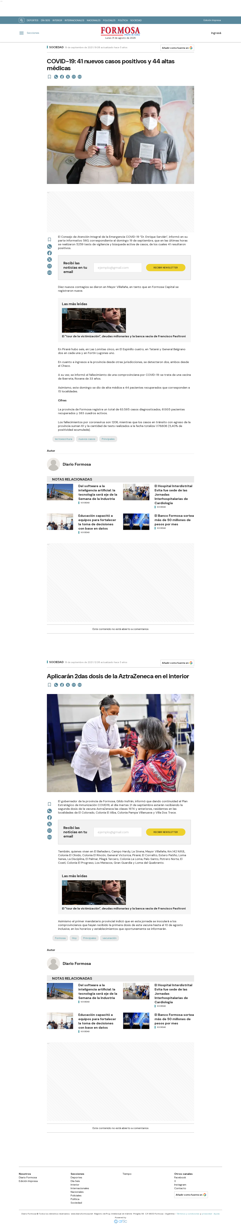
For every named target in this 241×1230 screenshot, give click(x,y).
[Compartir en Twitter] (68, 77)
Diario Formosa (77, 464)
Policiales (109, 20)
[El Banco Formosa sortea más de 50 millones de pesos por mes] (136, 522)
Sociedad (136, 20)
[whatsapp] (56, 77)
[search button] (21, 20)
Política (123, 20)
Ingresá (216, 33)
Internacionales (74, 20)
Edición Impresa (212, 20)
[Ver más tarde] (49, 76)
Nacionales (93, 20)
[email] (74, 77)
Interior (57, 20)
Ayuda (217, 1213)
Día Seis (45, 20)
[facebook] (62, 77)
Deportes (32, 20)
